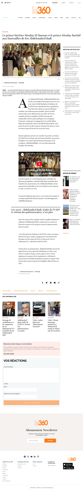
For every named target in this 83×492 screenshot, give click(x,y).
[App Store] (68, 464)
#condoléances (51, 291)
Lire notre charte (9, 353)
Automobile (5, 475)
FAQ (34, 464)
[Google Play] (68, 467)
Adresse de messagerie (12, 393)
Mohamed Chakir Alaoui (11, 82)
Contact (34, 465)
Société (34, 17)
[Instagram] (38, 457)
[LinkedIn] (35, 457)
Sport (61, 17)
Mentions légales (51, 465)
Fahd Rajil (21, 82)
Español (71, 2)
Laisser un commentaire (31, 403)
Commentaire (8, 367)
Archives (19, 467)
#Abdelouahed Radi (21, 291)
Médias (56, 17)
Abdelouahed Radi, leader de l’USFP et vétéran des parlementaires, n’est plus (35, 211)
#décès (40, 291)
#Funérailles (6, 291)
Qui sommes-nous (22, 464)
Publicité (19, 465)
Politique (20, 17)
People (67, 17)
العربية (79, 2)
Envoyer (50, 440)
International (42, 17)
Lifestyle (73, 17)
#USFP (32, 291)
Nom (5, 387)
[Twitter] (28, 457)
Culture (50, 17)
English (63, 2)
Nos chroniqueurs (6, 480)
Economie (27, 17)
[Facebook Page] (25, 457)
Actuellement (5, 17)
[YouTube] (31, 457)
